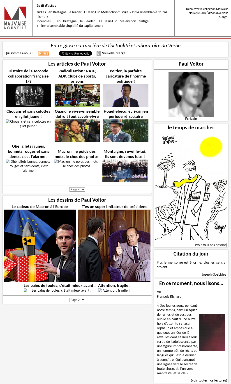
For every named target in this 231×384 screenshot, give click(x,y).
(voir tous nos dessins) (211, 245)
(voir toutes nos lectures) (209, 380)
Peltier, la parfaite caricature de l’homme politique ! (126, 76)
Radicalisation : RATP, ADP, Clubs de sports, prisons (77, 76)
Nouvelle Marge (113, 53)
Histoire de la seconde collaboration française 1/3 (28, 76)
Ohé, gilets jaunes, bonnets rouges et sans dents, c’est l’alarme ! (28, 151)
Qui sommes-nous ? (19, 53)
